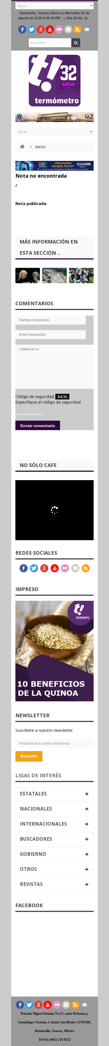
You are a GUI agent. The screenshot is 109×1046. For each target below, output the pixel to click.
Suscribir (28, 756)
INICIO (40, 146)
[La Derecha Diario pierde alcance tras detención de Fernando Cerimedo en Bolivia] (27, 275)
